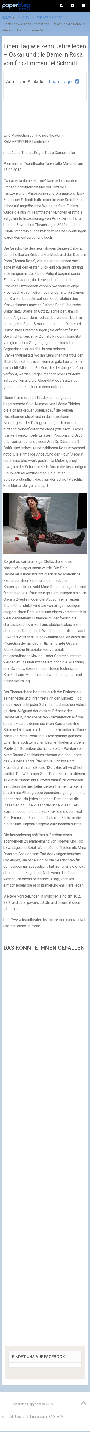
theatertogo (59, 81)
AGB (60, 1416)
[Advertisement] (44, 1150)
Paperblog (19, 1404)
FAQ (52, 1416)
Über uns (21, 1416)
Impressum (38, 1416)
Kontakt (7, 1416)
